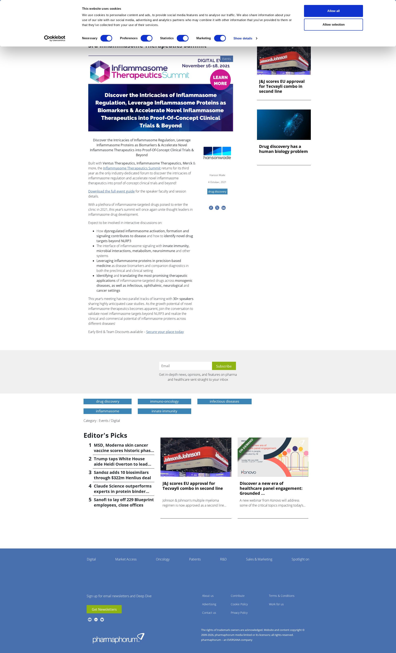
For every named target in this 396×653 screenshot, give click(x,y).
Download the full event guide (111, 191)
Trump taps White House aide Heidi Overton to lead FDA (121, 464)
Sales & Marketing (259, 559)
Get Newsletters (104, 609)
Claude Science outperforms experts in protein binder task (123, 491)
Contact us (209, 613)
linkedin (96, 619)
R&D (223, 559)
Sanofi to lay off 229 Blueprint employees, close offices (124, 502)
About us (208, 596)
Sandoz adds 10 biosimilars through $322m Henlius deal (122, 475)
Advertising (209, 604)
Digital (91, 559)
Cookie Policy (239, 604)
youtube (90, 619)
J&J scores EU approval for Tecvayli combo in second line (282, 86)
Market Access (126, 559)
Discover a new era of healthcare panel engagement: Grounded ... (271, 488)
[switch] (146, 38)
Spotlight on (300, 559)
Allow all (333, 11)
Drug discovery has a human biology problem (283, 149)
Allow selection (334, 24)
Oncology (163, 559)
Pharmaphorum (118, 638)
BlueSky (102, 619)
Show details (242, 38)
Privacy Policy (239, 613)
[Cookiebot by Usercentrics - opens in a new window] (55, 38)
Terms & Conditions (282, 596)
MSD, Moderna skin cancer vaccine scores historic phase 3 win (123, 450)
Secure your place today (165, 331)
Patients (195, 559)
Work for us (276, 604)
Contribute (238, 596)
